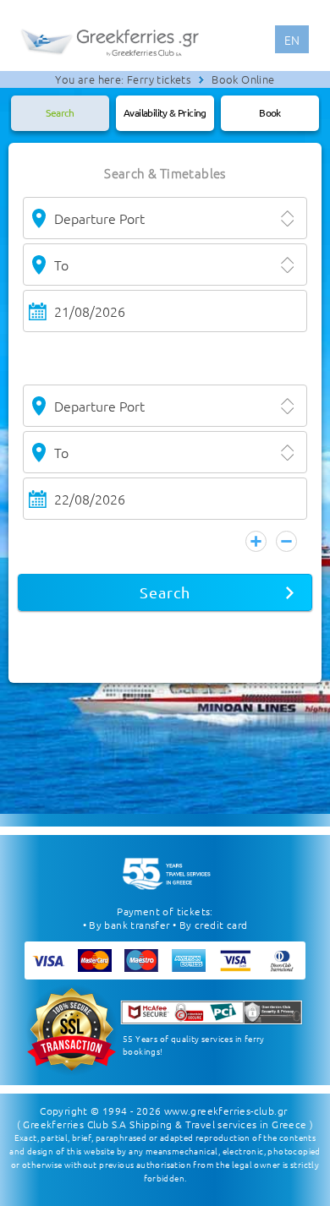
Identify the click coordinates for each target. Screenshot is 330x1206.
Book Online (243, 79)
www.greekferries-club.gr (226, 1110)
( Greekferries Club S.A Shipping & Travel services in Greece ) (165, 1124)
